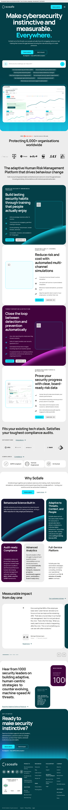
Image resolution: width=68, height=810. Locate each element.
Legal (47, 786)
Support (47, 770)
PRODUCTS (27, 763)
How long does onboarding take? (22, 72)
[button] (59, 655)
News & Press (60, 775)
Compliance (18, 457)
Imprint (22, 808)
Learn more (20, 240)
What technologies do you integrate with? (20, 75)
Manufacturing (27, 797)
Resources (37, 767)
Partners (59, 772)
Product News (38, 775)
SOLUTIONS (27, 787)
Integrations (20, 440)
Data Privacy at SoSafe (49, 782)
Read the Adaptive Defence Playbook (14, 707)
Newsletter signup (61, 784)
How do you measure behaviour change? (43, 72)
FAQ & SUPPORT (50, 763)
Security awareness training (28, 767)
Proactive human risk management (28, 781)
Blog (36, 770)
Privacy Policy (28, 808)
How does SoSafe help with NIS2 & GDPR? (22, 70)
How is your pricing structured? (46, 78)
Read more (26, 644)
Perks (58, 798)
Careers (58, 770)
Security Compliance (26, 791)
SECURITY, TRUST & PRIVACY (50, 775)
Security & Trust (49, 779)
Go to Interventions (11, 107)
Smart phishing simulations (27, 772)
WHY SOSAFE (60, 789)
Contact (58, 781)
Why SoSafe (59, 792)
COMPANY (59, 763)
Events (58, 778)
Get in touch (41, 52)
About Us (59, 767)
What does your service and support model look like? (34, 81)
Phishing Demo (38, 789)
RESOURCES (38, 763)
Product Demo (38, 786)
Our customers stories (56, 598)
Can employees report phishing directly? (24, 78)
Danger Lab (37, 778)
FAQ (47, 767)
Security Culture (27, 794)
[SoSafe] (8, 7)
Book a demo (56, 7)
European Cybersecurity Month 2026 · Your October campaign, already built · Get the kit (23, 1)
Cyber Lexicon (38, 772)
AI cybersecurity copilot (27, 776)
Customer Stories (61, 795)
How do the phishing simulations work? (46, 70)
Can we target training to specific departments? (46, 75)
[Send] (62, 64)
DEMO (36, 783)
